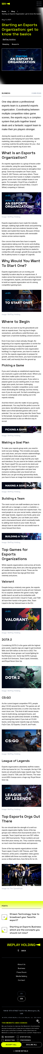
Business (6, 93)
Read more (37, 1033)
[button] (21, 1051)
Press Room (21, 972)
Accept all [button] (11, 1044)
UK (21, 994)
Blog (13, 11)
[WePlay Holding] (6, 4)
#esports (15, 44)
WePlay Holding (9, 39)
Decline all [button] (31, 1044)
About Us (21, 964)
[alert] (21, 1036)
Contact (21, 980)
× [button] (39, 1022)
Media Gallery (21, 976)
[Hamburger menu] (39, 4)
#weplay (5, 44)
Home (4, 11)
